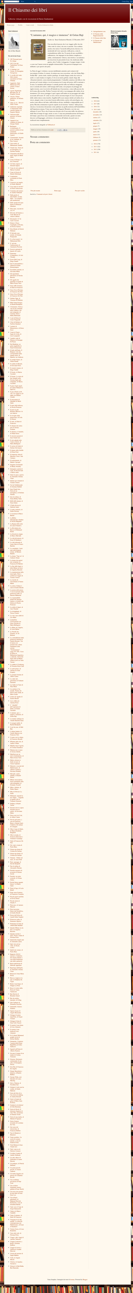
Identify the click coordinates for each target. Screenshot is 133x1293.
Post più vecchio (80, 191)
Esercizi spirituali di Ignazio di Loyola (16, 250)
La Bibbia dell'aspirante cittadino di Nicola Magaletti (16, 519)
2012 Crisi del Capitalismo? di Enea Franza (16, 65)
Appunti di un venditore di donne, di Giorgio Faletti (16, 122)
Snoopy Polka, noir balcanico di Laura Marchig (16, 1079)
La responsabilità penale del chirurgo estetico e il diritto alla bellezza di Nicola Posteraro (16, 601)
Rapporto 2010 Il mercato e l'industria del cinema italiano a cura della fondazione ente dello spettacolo (16, 957)
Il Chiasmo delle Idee (99, 38)
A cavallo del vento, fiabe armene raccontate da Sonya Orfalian (16, 77)
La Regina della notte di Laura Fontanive (16, 525)
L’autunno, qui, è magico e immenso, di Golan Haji (16, 714)
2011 (95, 152)
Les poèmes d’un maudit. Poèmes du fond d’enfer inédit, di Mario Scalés (16, 691)
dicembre (96, 112)
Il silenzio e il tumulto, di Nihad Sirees (17, 432)
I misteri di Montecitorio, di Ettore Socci (17, 328)
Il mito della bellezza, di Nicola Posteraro (16, 406)
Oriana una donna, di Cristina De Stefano (16, 854)
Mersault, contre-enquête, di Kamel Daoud (15, 775)
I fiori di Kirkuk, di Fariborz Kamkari (16, 323)
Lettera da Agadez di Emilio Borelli (16, 697)
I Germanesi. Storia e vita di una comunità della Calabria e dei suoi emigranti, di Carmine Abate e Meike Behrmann (16, 311)
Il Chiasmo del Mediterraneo (97, 41)
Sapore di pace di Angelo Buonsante (15, 1012)
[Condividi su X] (62, 130)
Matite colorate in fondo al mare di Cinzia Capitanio (15, 762)
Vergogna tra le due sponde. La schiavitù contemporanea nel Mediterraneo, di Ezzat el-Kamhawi (17, 1223)
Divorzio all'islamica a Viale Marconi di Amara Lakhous (16, 214)
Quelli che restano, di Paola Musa (16, 951)
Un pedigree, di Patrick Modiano (17, 1164)
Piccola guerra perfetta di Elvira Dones (16, 897)
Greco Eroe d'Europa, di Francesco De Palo (16, 291)
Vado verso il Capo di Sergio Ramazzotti (16, 1208)
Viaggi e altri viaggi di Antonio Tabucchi (17, 1238)
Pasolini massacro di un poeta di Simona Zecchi (16, 872)
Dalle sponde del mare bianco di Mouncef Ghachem (16, 204)
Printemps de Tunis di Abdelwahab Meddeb (16, 924)
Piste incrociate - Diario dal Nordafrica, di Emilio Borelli (16, 911)
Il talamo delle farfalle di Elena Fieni (16, 451)
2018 (95, 101)
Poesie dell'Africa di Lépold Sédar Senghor (16, 916)
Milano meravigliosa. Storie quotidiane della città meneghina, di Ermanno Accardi (16, 782)
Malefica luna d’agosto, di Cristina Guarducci (17, 746)
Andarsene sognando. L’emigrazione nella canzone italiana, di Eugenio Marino (16, 109)
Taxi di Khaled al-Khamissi (15, 1134)
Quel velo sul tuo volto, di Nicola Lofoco (15, 945)
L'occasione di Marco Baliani (16, 514)
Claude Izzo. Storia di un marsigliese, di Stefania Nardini (16, 149)
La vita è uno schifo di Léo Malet (16, 616)
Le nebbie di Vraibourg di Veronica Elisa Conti (17, 665)
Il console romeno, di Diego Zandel (16, 369)
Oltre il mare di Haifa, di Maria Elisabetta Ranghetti (16, 831)
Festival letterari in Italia (45, 25)
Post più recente (35, 191)
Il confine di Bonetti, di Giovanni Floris (16, 364)
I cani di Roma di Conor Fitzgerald (15, 319)
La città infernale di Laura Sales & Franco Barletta (16, 544)
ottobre (95, 117)
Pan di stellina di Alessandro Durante (16, 867)
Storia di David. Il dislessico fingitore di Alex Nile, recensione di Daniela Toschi (16, 1111)
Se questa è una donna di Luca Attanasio (16, 1026)
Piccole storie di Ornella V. (15, 902)
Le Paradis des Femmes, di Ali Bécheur (14, 633)
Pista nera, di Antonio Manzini (16, 906)
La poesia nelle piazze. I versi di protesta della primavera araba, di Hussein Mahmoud (17, 592)
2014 (95, 144)
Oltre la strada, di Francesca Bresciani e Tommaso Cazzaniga (16, 836)
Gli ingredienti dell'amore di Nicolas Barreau (16, 275)
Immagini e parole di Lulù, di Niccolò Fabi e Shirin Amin (16, 470)
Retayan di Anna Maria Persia (17, 974)
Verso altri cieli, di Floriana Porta (15, 1234)
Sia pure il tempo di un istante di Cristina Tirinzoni (17, 1055)
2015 (95, 109)
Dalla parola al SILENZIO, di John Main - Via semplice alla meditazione (16, 197)
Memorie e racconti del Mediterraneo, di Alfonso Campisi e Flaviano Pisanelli (17, 768)
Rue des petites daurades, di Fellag (15, 999)
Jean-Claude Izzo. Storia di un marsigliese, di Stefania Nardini (17, 491)
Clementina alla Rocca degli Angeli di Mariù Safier (16, 155)
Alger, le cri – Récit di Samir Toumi (16, 103)
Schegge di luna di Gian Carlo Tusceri (15, 1022)
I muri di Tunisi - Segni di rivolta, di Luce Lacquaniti (15, 334)
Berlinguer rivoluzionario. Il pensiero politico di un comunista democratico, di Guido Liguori (16, 130)
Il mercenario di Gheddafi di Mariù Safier (15, 401)
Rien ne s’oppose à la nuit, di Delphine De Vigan (16, 979)
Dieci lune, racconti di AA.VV (16, 209)
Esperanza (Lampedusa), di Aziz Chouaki (16, 255)
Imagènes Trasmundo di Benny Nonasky (16, 465)
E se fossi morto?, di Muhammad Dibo (16, 240)
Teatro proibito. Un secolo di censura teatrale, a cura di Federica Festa (16, 1139)
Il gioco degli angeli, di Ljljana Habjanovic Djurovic (16, 387)
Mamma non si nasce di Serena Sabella (16, 751)
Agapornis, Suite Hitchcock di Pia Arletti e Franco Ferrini (15, 85)
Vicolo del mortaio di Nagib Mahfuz (16, 1254)
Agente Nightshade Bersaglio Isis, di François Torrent (15, 92)
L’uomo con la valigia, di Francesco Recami (16, 738)
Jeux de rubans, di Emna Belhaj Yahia (16, 498)
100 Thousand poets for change (16, 60)
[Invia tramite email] (58, 130)
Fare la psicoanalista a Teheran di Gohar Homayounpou (16, 265)
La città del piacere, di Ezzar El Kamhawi (16, 539)
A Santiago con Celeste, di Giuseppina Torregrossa (16, 71)
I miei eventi (30, 25)
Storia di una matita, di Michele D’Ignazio (17, 1118)
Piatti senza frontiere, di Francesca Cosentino (17, 893)
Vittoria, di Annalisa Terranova (16, 1263)
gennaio (95, 140)
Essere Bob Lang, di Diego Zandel (16, 260)
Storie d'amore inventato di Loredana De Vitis (16, 1123)
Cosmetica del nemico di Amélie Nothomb (16, 192)
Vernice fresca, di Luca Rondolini (17, 1230)
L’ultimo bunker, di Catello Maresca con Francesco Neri (16, 733)
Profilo (20, 25)
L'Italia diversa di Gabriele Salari (15, 506)
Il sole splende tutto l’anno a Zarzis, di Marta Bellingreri (16, 442)
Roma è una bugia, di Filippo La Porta (16, 985)
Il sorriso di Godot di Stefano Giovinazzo (16, 447)
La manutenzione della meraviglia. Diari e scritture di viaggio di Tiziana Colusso (16, 574)
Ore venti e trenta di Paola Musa (16, 846)
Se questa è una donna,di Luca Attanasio (14, 1031)
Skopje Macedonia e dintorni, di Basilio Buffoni (16, 1073)
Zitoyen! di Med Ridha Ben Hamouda (17, 1267)
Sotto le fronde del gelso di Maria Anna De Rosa (16, 1101)
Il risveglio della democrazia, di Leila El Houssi (16, 417)
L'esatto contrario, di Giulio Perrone (16, 510)
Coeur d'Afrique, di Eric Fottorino (16, 160)
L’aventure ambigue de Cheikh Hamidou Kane (17, 719)
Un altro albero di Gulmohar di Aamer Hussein (16, 1159)
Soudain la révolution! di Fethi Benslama (16, 1106)
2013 (95, 147)
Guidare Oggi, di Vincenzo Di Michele (16, 299)
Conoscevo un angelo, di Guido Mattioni (16, 183)
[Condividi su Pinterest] (66, 130)
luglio (95, 123)
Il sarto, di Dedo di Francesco (15, 422)
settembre (96, 120)
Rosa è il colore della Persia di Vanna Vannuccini (16, 990)
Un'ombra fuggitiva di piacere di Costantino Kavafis (16, 1175)
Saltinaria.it (51, 125)
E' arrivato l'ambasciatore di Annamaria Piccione (16, 245)
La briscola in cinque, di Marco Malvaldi (16, 535)
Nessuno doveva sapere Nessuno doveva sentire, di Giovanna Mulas (17, 810)
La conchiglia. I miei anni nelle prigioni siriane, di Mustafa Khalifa (16, 551)
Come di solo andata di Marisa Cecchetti (17, 169)
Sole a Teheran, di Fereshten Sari (15, 1084)
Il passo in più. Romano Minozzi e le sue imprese (16, 411)
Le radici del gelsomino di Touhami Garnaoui (16, 680)
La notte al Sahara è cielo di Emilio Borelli (16, 587)
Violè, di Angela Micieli (15, 1258)
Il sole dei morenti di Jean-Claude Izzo (16, 437)
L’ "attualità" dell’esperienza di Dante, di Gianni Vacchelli (15, 707)
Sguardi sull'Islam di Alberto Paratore (16, 1050)
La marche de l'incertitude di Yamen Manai (16, 581)
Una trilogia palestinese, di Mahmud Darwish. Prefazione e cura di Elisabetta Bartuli (16, 1200)
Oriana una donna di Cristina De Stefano (16, 850)
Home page (10, 25)
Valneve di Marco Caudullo (15, 1212)
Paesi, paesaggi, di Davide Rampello (15, 863)
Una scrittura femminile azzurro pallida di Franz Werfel (17, 1187)
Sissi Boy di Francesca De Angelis (16, 1068)
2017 (95, 104)
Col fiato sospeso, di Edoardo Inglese (16, 164)
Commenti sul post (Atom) (44, 194)
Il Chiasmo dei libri (27, 9)
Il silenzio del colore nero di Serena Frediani (16, 427)
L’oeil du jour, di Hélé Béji (16, 728)
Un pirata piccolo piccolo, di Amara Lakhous (15, 1169)
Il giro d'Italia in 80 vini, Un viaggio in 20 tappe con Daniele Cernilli (16, 394)
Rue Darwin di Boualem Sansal (15, 995)
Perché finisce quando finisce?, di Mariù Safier (16, 884)
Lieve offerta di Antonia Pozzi (14, 702)
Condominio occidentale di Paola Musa (16, 178)
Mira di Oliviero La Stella (16, 792)
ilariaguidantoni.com (99, 31)
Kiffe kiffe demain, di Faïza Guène (16, 502)
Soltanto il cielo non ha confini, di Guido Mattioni (17, 1089)
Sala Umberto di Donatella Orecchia (15, 1003)
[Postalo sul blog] (60, 130)
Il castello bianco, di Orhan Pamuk (16, 360)
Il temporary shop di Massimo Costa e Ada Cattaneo (16, 456)
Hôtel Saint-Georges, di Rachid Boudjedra (16, 303)
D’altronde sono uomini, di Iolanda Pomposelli (15, 235)
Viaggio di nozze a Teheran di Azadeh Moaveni (15, 1249)
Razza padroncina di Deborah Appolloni (16, 964)
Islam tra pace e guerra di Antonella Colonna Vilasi (17, 476)
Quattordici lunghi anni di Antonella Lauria (17, 940)
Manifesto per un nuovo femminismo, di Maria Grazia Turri (17, 756)
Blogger (85, 1279)
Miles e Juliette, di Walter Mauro (15, 788)
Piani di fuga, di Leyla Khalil (16, 889)
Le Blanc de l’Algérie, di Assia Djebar (16, 628)
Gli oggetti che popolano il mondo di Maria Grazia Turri (16, 281)
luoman (72, 1279)
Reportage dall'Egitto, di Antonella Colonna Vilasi (16, 969)
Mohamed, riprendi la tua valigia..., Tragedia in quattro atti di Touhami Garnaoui (16, 798)
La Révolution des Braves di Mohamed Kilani (16, 530)
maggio (95, 129)
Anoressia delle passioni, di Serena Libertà (15, 116)
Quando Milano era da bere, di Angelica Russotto (16, 929)
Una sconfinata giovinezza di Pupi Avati (15, 1181)
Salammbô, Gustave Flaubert (16, 1007)
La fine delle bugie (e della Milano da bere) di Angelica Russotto (16, 568)
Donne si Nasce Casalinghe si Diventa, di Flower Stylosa (16, 224)
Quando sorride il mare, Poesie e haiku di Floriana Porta (17, 935)
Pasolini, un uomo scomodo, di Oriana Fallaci (16, 878)
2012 (95, 149)
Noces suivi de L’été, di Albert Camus (16, 816)
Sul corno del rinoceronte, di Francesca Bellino (15, 1129)
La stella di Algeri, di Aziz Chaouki (16, 608)
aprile (95, 132)
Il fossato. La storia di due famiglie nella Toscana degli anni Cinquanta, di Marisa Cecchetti (16, 379)
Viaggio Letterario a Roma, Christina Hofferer (16, 1243)
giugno (95, 126)
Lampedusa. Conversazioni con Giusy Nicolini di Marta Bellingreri (15, 622)
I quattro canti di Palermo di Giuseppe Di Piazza (16, 340)
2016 (95, 107)
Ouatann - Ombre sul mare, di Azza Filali (16, 858)
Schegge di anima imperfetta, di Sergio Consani (16, 1017)
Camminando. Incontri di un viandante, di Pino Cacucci (16, 139)
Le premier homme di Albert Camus (16, 675)
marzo (95, 134)
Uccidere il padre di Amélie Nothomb (16, 1154)
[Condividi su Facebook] (64, 130)
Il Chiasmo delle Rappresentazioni (98, 35)
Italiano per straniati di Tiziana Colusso (17, 481)
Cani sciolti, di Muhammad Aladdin (16, 144)
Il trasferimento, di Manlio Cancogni (15, 461)
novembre (96, 115)
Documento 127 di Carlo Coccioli (15, 220)
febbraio (96, 137)
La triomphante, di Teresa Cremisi (15, 612)
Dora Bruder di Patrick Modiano (17, 230)
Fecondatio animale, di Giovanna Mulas (17, 270)
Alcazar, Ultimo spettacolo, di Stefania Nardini (16, 98)
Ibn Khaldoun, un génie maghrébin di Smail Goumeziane (16, 346)
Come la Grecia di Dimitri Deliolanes (15, 173)
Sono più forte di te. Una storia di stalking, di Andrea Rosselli (16, 1095)
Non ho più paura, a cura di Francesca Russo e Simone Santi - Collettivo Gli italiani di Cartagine (17, 823)
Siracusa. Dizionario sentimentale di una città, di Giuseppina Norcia (16, 1061)
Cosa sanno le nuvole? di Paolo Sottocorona (16, 187)
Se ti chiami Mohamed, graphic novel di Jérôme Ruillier (17, 1037)
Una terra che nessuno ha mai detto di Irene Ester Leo (16, 1193)
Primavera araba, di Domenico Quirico (16, 920)
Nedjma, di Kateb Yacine (15, 804)
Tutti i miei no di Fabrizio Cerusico (15, 1150)
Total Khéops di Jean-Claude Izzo (16, 1146)
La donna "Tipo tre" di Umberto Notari (17, 557)
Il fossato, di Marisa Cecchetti (16, 373)
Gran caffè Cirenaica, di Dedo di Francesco (16, 286)
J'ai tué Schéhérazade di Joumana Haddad (16, 486)
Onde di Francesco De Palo (16, 842)
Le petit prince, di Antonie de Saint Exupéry (15, 670)
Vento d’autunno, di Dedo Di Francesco (16, 1216)
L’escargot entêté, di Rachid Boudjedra (16, 724)
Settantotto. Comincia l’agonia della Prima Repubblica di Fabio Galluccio (16, 1044)
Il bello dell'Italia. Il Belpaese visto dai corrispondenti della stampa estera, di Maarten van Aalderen (16, 353)
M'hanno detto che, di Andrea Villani (16, 742)
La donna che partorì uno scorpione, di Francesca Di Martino (16, 562)
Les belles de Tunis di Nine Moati (16, 686)
